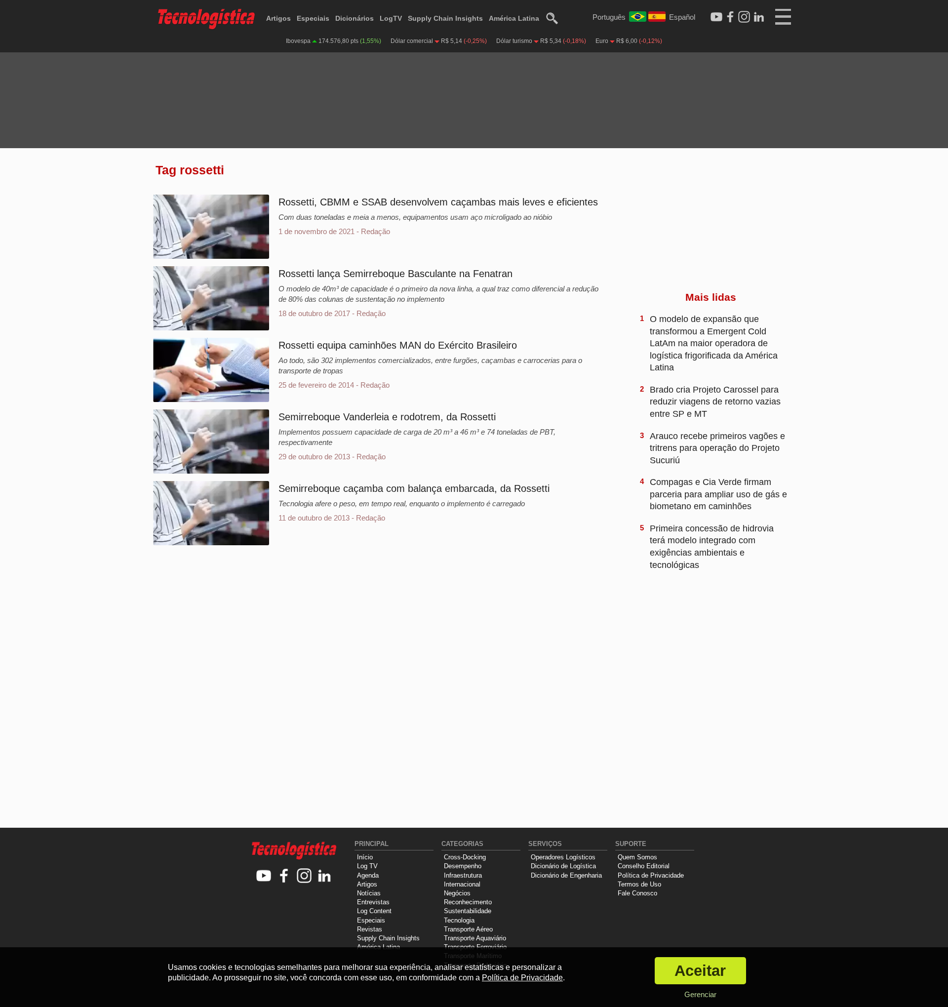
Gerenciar (700, 994)
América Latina (514, 18)
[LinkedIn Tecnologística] (759, 17)
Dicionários (354, 18)
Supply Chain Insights (445, 18)
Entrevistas (373, 902)
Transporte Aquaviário (475, 938)
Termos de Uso (639, 884)
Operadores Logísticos (563, 857)
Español (682, 17)
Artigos (278, 18)
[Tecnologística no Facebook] (284, 876)
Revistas (369, 929)
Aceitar (700, 970)
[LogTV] (716, 17)
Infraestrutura (463, 875)
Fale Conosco (637, 893)
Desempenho (462, 866)
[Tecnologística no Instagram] (304, 876)
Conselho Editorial (644, 866)
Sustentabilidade (467, 911)
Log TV (367, 866)
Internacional (462, 884)
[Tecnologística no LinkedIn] (324, 876)
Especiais (313, 18)
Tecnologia (459, 920)
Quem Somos (637, 857)
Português (609, 17)
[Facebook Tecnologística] (730, 17)
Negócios (457, 893)
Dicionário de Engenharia (566, 875)
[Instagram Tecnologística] (744, 17)
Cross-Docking (465, 857)
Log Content (374, 911)
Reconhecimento (468, 902)
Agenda (368, 875)
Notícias (369, 893)
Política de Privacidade (651, 875)
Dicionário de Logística (563, 866)
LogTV (391, 18)
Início (365, 857)
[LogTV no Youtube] (264, 876)
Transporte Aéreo (468, 929)
